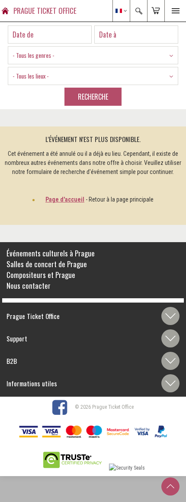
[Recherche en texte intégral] (138, 11)
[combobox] (93, 55)
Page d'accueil (64, 199)
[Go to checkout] (155, 11)
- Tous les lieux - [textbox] (31, 75)
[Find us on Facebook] (63, 407)
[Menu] (175, 11)
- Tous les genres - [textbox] (34, 55)
